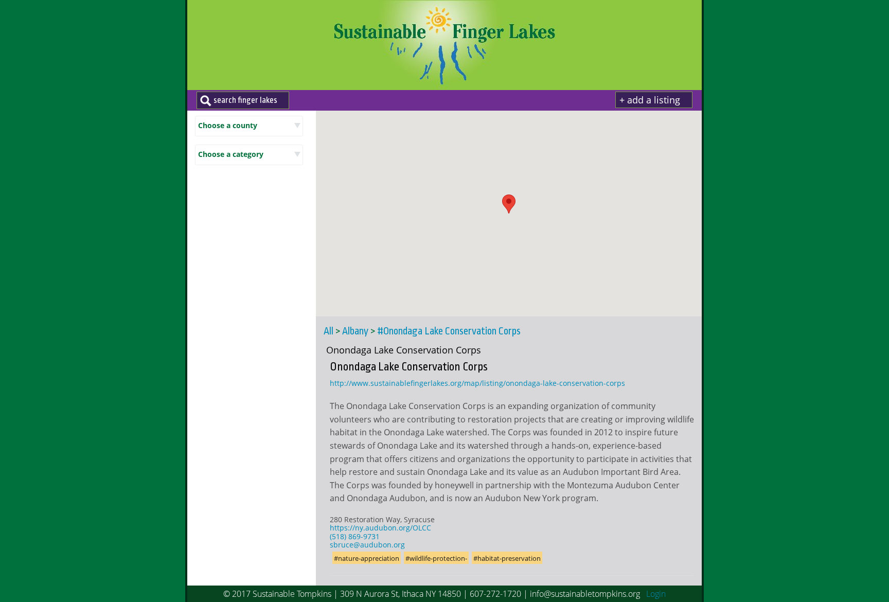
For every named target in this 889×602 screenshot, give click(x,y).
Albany (355, 331)
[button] (508, 204)
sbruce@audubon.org (367, 545)
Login (656, 593)
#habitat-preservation (507, 558)
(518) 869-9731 (355, 536)
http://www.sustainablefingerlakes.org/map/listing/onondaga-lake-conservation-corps (477, 383)
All (328, 331)
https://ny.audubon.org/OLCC (380, 528)
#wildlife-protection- (436, 558)
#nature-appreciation (366, 558)
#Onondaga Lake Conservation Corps (449, 331)
